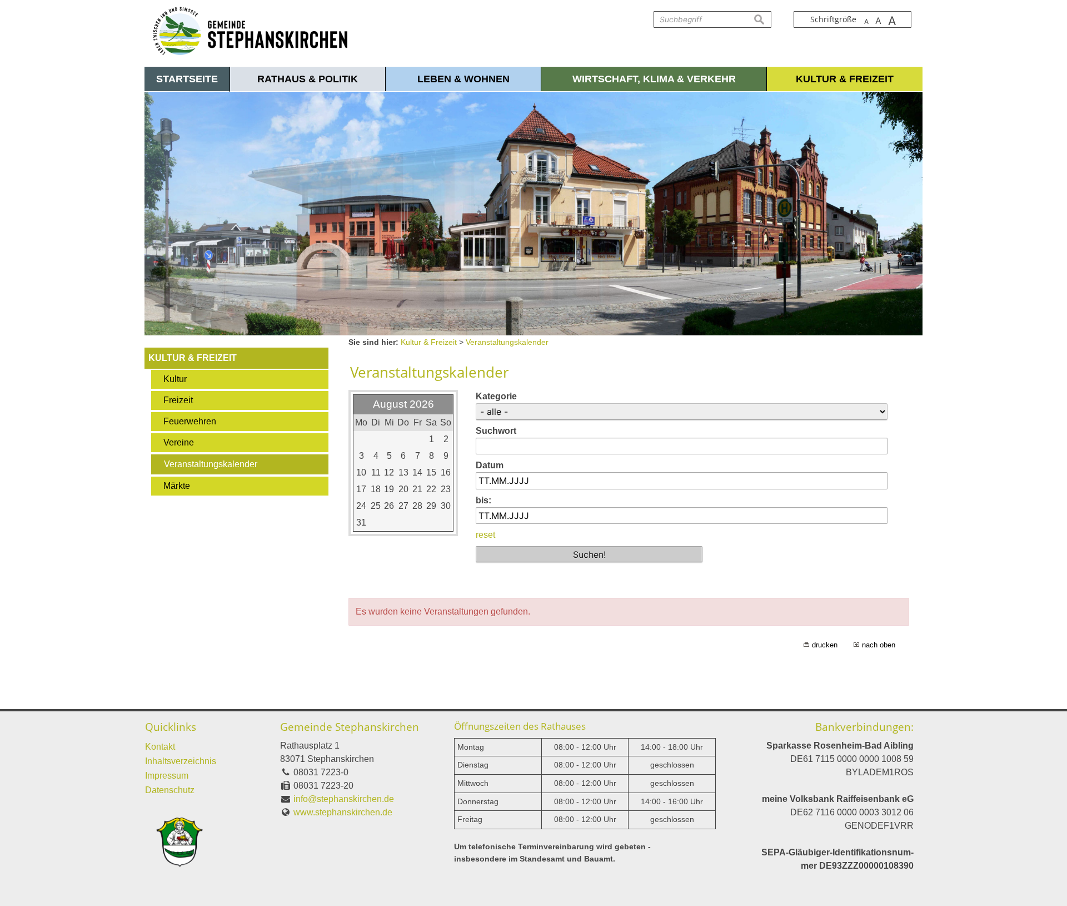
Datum (489, 465)
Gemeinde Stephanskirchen (349, 726)
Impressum (166, 775)
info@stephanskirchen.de (343, 799)
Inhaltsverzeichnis (180, 761)
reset (485, 534)
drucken (824, 645)
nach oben (878, 645)
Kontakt (160, 746)
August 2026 (403, 404)
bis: (483, 500)
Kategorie (496, 396)
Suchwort (496, 430)
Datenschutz (170, 790)
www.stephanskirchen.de (342, 812)
